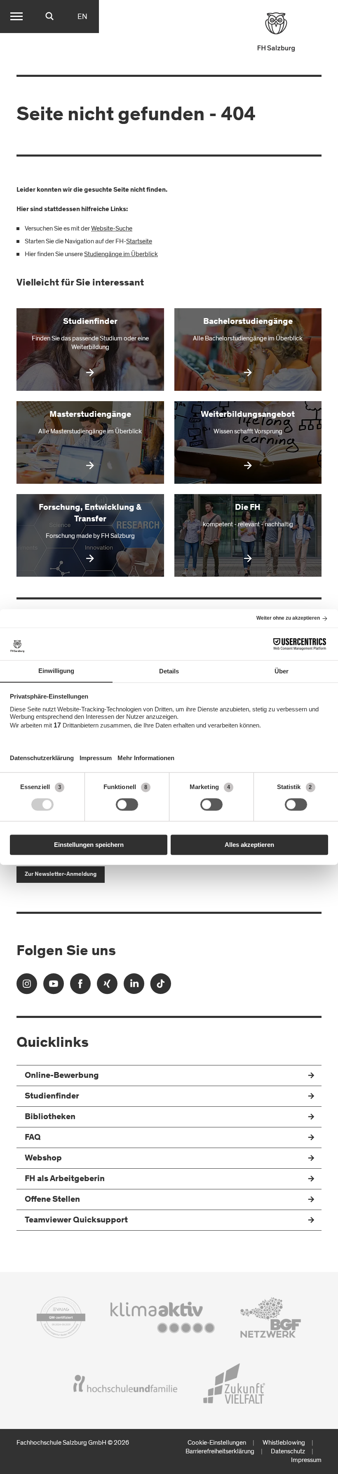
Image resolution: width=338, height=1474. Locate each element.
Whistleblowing (284, 1442)
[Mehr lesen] (90, 349)
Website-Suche (111, 228)
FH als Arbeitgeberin (65, 1179)
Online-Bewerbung (62, 1076)
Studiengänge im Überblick (121, 254)
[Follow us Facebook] (80, 986)
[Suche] (49, 16)
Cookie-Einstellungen (217, 1442)
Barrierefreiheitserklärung (219, 1451)
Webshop (43, 1158)
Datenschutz (288, 1451)
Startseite (139, 241)
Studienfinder (52, 1096)
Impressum (306, 1459)
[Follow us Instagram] (26, 986)
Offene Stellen (52, 1200)
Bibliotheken (50, 1117)
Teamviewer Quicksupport (76, 1220)
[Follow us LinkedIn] (134, 986)
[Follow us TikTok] (160, 986)
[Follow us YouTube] (53, 986)
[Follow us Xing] (107, 986)
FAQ (33, 1138)
